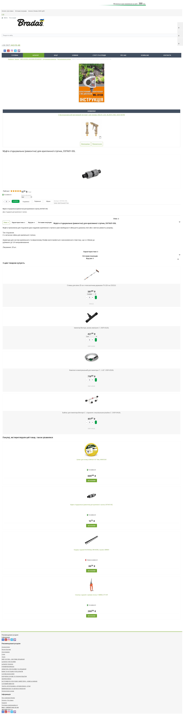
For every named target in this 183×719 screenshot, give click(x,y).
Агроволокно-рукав (8, 691)
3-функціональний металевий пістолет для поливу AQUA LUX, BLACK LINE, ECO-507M (91, 115)
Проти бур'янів (6, 649)
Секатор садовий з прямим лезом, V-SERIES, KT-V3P (91, 595)
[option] (91, 179)
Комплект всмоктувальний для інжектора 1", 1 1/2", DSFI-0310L (91, 370)
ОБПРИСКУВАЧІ (6, 679)
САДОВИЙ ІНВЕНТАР (8, 683)
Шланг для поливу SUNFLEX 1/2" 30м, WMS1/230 (91, 459)
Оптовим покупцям (21, 11)
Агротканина (6, 652)
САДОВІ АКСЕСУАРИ (8, 674)
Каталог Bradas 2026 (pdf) (36, 11)
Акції (56, 55)
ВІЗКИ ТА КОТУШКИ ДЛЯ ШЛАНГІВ (12, 671)
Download (145, 55)
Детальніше (92, 480)
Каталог (36, 55)
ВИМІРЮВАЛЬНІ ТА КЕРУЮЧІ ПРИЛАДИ (13, 688)
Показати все (97, 144)
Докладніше (85, 144)
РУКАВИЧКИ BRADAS (8, 666)
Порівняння (37, 201)
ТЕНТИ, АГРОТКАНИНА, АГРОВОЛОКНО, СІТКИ (16, 686)
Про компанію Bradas (8, 698)
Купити (15, 201)
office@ (4, 709)
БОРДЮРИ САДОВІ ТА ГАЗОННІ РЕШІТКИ (14, 676)
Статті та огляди (99, 55)
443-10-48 (15, 45)
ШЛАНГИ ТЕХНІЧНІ (7, 664)
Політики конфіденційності (10, 705)
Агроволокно (6, 647)
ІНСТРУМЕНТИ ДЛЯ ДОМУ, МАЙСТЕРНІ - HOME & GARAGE (19, 681)
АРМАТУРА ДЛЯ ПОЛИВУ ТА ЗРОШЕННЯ (14, 669)
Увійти (6, 18)
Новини (75, 55)
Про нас (123, 55)
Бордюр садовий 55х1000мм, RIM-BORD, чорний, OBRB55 (91, 549)
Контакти (167, 55)
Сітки (3, 654)
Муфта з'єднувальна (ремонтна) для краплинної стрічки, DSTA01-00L (91, 504)
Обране (48, 201)
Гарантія (4, 703)
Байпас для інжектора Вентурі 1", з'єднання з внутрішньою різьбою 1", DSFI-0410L (91, 412)
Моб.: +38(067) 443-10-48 (10, 707)
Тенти (3, 657)
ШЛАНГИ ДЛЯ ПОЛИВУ (9, 661)
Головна (14, 55)
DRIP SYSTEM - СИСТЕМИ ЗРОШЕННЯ (13, 659)
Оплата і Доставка (7, 11)
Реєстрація (12, 18)
